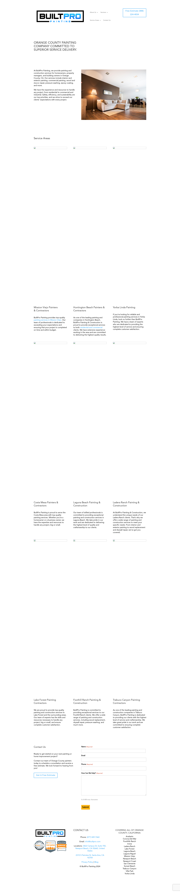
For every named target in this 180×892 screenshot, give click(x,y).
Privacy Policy (87, 862)
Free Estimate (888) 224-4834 (134, 13)
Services (103, 12)
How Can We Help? (91, 773)
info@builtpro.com (92, 842)
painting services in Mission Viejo (47, 320)
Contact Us (107, 20)
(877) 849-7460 (92, 837)
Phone (87, 764)
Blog (96, 862)
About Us (93, 12)
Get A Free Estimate (45, 775)
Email (83, 755)
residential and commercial (91, 327)
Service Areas (94, 20)
